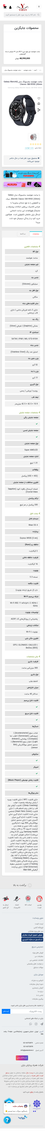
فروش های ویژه (38, 952)
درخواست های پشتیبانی (35, 963)
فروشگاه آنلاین (38, 927)
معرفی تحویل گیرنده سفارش (32, 935)
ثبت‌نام (6, 1011)
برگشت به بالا (20, 885)
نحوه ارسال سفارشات (36, 984)
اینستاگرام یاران (22, 1057)
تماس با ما (39, 995)
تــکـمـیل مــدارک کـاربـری (32, 939)
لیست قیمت (39, 923)
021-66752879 (28, 1043)
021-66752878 (28, 1046)
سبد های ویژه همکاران (35, 931)
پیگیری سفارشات (37, 999)
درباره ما (40, 991)
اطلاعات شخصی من (36, 960)
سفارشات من (39, 956)
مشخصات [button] (36, 234)
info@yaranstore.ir (27, 1050)
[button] (6, 7)
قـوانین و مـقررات (37, 980)
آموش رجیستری (37, 987)
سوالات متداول (38, 967)
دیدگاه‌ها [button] (23, 234)
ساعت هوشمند (29, 148)
